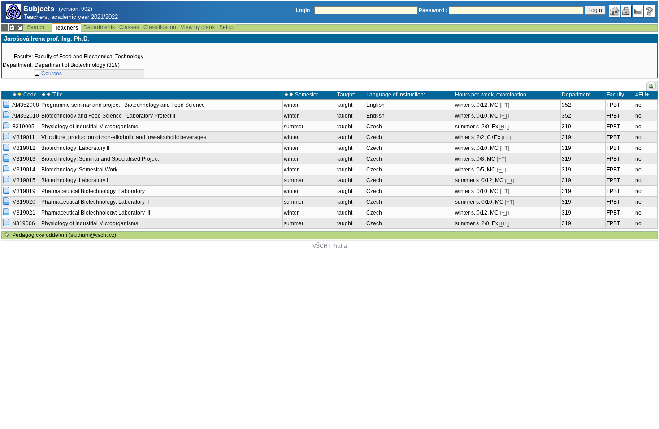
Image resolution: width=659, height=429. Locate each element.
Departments (99, 27)
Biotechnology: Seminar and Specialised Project (100, 159)
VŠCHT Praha (329, 246)
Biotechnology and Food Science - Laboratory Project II (108, 116)
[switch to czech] (638, 11)
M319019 (23, 191)
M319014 (23, 169)
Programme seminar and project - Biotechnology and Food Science (123, 105)
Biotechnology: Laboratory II (75, 148)
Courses (51, 73)
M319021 (23, 213)
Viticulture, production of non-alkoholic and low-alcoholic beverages (123, 137)
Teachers (66, 28)
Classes (129, 27)
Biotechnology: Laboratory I (74, 180)
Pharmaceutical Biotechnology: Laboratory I (94, 191)
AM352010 (25, 116)
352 (566, 105)
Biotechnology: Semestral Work (79, 169)
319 (566, 126)
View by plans (198, 27)
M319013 (23, 159)
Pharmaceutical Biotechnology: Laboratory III (95, 213)
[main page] (614, 11)
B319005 (23, 126)
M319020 (23, 202)
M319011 (23, 137)
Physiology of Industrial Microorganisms (89, 126)
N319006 (23, 223)
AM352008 (25, 105)
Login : (304, 10)
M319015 (23, 180)
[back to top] (6, 235)
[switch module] (19, 27)
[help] (649, 11)
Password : (433, 10)
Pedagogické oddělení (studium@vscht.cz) (64, 235)
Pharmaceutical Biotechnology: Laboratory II (95, 202)
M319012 (23, 148)
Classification (159, 27)
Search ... (38, 27)
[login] (626, 11)
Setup (226, 27)
